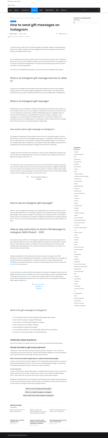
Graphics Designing (79, 213)
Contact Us (63, 10)
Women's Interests (79, 303)
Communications (78, 174)
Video (75, 295)
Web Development (79, 298)
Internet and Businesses (80, 227)
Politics (76, 256)
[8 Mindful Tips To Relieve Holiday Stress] (19, 414)
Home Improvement (79, 222)
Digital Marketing (49, 10)
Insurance (76, 225)
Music (75, 244)
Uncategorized (78, 293)
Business (16, 10)
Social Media (77, 278)
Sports (76, 283)
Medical (76, 239)
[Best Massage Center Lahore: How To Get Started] (58, 414)
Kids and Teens (78, 232)
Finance (76, 200)
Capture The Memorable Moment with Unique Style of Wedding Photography (38, 421)
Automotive (77, 159)
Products (76, 259)
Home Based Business (80, 220)
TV (75, 291)
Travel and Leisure (79, 288)
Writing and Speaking (79, 305)
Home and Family (78, 217)
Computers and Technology (81, 176)
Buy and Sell (77, 166)
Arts (75, 157)
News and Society (79, 247)
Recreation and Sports (80, 264)
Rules (57, 10)
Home (10, 10)
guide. (27, 276)
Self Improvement (78, 271)
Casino (76, 169)
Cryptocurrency (78, 181)
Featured (76, 198)
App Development (78, 154)
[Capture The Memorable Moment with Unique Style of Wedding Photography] (38, 414)
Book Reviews (78, 161)
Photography (77, 254)
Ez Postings (14, 33)
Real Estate (77, 261)
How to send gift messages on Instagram (39, 392)
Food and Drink (78, 205)
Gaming (76, 210)
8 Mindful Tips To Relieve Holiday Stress (17, 421)
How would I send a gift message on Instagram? (39, 395)
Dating (76, 183)
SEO (75, 274)
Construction (77, 178)
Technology (77, 286)
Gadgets (76, 208)
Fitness (76, 203)
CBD (75, 171)
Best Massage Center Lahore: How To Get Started (58, 421)
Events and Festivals (79, 193)
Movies (76, 242)
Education (76, 188)
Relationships (77, 269)
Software (76, 281)
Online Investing (78, 249)
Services (76, 276)
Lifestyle (34, 10)
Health (40, 10)
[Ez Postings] (11, 5)
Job (75, 230)
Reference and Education (80, 266)
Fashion (76, 196)
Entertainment (25, 10)
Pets (75, 252)
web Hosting (77, 300)
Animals (76, 152)
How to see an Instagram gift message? (39, 388)
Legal (75, 235)
